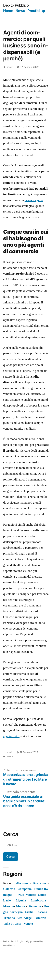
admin (10, 67)
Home (8, 10)
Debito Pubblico (16, 5)
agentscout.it (11, 736)
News (20, 10)
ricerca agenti (34, 200)
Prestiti (33, 10)
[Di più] (43, 11)
